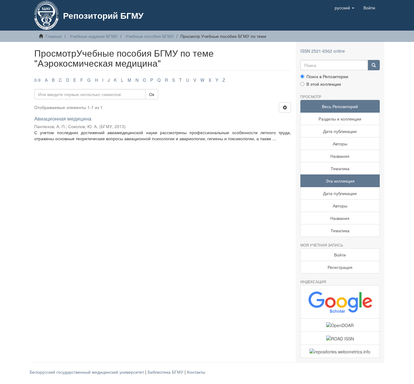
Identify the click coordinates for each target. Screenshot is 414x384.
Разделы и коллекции (340, 119)
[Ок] (374, 65)
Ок (151, 94)
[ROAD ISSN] (340, 338)
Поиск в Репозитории (327, 76)
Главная (53, 36)
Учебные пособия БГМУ (149, 36)
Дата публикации (340, 131)
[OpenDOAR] (340, 325)
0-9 (37, 80)
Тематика (340, 168)
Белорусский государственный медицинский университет (87, 372)
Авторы (340, 144)
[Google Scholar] (340, 302)
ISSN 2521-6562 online (322, 51)
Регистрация (340, 267)
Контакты (196, 372)
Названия (339, 156)
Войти (340, 255)
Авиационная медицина (62, 118)
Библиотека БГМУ (166, 372)
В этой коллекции (323, 84)
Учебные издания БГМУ (94, 36)
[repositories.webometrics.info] (340, 351)
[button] (344, 7)
